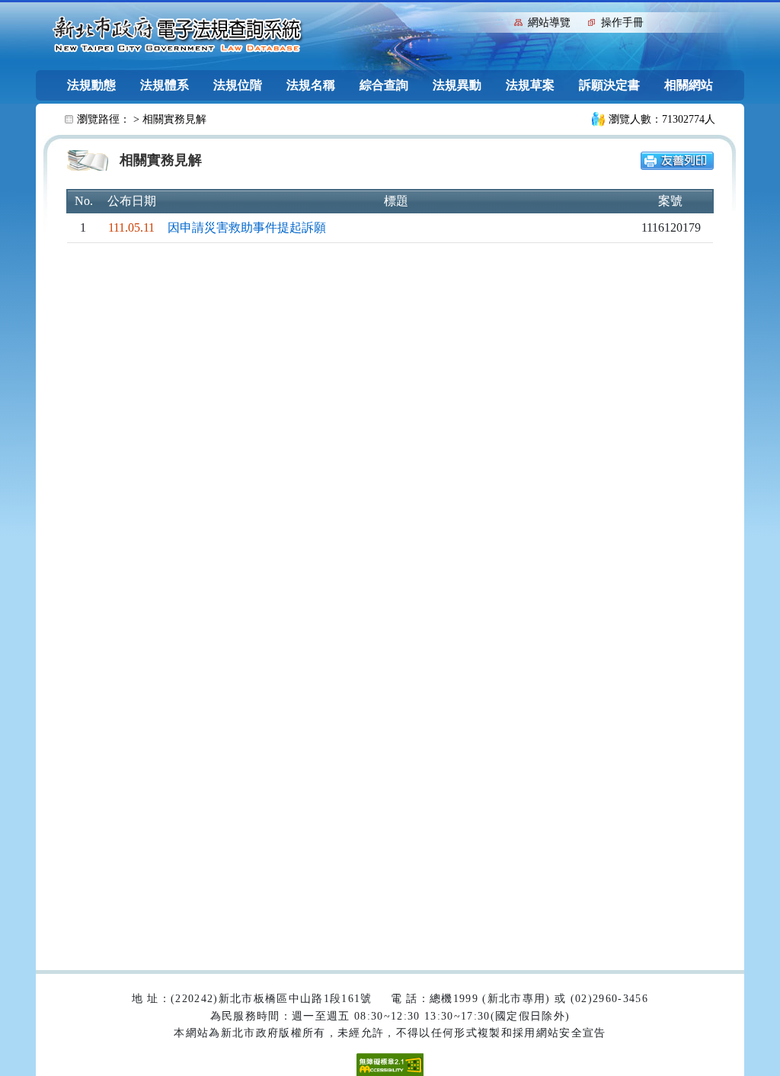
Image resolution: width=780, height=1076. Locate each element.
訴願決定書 (609, 84)
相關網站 (688, 84)
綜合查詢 (384, 84)
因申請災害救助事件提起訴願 (247, 227)
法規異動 (457, 84)
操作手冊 (622, 22)
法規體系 (164, 84)
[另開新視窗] (677, 159)
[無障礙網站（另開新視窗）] (390, 1063)
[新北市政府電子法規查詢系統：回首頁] (177, 35)
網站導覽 (549, 22)
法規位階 (237, 84)
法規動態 (91, 84)
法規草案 (530, 84)
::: (498, 20)
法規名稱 (310, 84)
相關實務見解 (174, 119)
